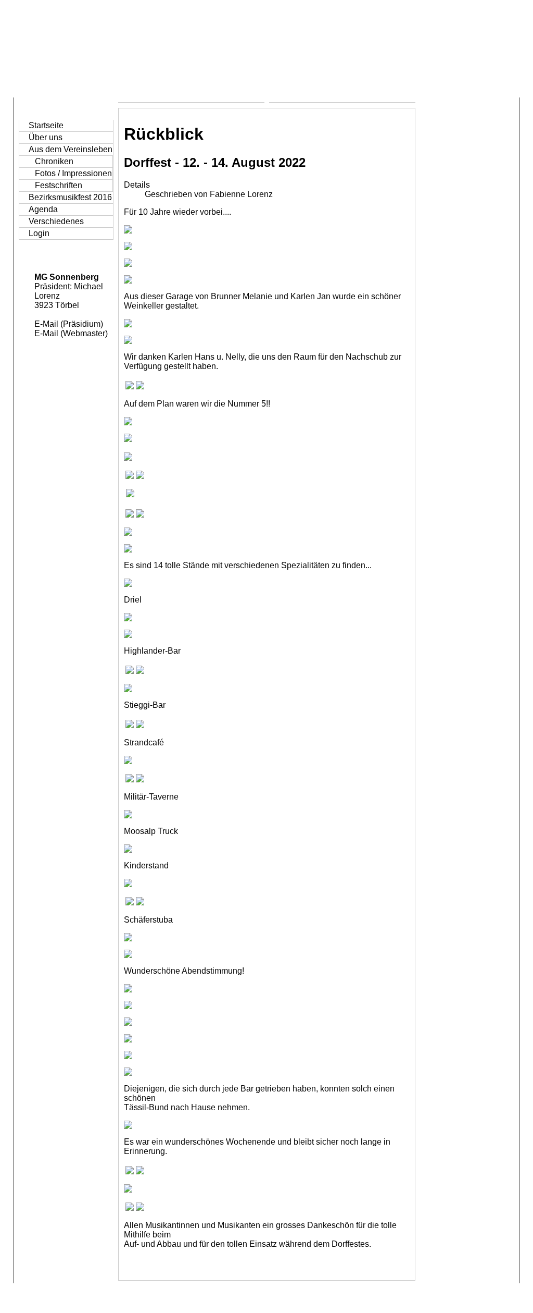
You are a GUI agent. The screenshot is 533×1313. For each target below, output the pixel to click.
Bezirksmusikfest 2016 (70, 197)
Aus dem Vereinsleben (70, 149)
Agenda (43, 209)
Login (39, 233)
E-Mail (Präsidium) (68, 324)
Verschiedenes (56, 221)
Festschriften (58, 185)
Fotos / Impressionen (73, 173)
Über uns (45, 137)
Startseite (46, 125)
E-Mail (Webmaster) (71, 333)
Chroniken (54, 161)
